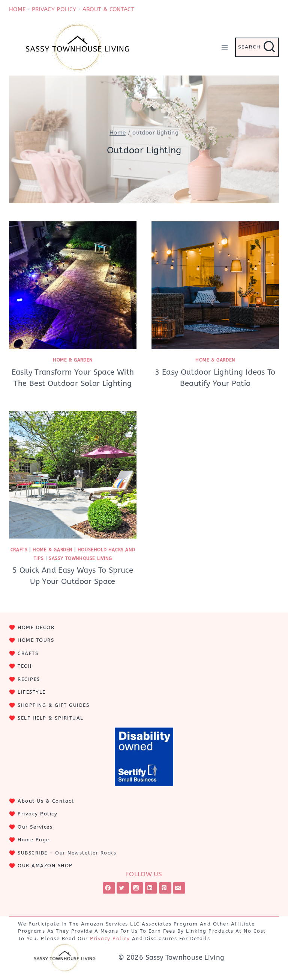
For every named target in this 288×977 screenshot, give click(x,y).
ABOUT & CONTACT (108, 9)
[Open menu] (224, 47)
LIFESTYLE (32, 692)
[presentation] (72, 285)
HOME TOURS (36, 640)
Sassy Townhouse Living (80, 558)
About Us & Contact (46, 801)
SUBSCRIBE (33, 853)
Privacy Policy (37, 814)
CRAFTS (28, 653)
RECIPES (29, 679)
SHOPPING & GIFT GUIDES (53, 705)
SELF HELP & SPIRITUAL (51, 718)
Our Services (35, 827)
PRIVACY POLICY (54, 9)
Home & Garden (73, 360)
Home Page (34, 839)
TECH (25, 666)
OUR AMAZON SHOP (45, 865)
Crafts (19, 549)
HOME (17, 9)
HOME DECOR (36, 627)
